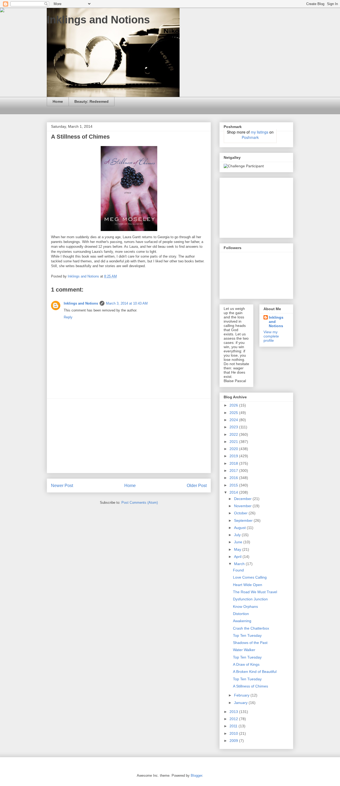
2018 (234, 463)
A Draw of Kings (246, 664)
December (243, 499)
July (238, 535)
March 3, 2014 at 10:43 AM (127, 303)
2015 (234, 485)
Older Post (197, 485)
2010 (234, 733)
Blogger (196, 776)
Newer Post (62, 485)
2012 (234, 719)
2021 (234, 441)
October (241, 513)
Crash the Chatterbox (251, 628)
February (242, 695)
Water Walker (244, 650)
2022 (234, 434)
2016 (234, 478)
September (244, 520)
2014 (234, 492)
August (240, 528)
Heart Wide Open (247, 585)
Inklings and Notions (98, 19)
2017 (234, 470)
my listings (259, 132)
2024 (234, 420)
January (241, 702)
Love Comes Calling (250, 577)
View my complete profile (271, 336)
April (238, 556)
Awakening (242, 621)
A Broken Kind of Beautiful (255, 671)
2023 (234, 427)
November (243, 506)
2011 (234, 726)
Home (58, 101)
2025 (234, 413)
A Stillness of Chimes (250, 686)
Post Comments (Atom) (139, 503)
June (238, 542)
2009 (234, 740)
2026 (234, 405)
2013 (234, 712)
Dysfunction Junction (250, 599)
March (240, 564)
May (238, 549)
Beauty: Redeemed (91, 101)
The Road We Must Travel (255, 592)
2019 (234, 456)
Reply (68, 317)
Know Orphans (245, 606)
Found (238, 570)
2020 (234, 449)
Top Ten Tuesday (247, 635)
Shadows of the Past (250, 642)
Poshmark (250, 137)
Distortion (241, 614)
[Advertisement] (129, 436)
